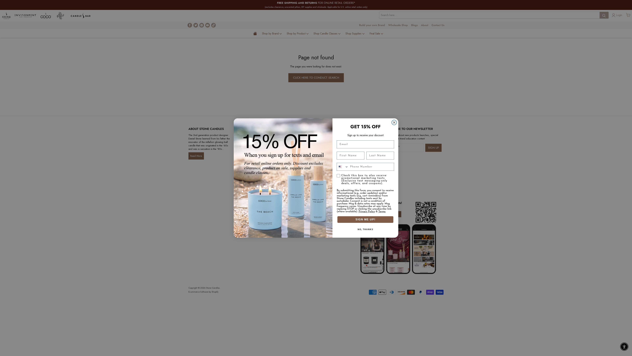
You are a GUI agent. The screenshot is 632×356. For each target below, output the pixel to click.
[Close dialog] (394, 122)
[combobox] (342, 167)
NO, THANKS (365, 229)
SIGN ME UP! (365, 219)
